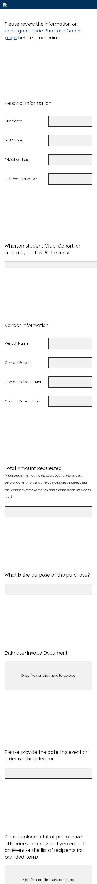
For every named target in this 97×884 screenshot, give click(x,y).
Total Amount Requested (48, 482)
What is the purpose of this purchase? (48, 575)
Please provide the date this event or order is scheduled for (46, 755)
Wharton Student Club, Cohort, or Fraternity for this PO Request (42, 249)
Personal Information (28, 103)
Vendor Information (26, 325)
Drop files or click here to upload (48, 675)
